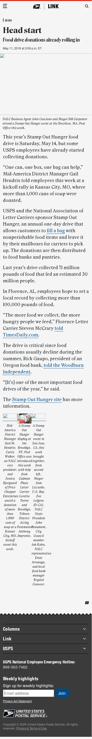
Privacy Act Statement (17, 701)
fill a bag (56, 230)
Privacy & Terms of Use (31, 728)
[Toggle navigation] (5, 6)
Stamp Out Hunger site (37, 399)
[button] (85, 6)
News (8, 20)
